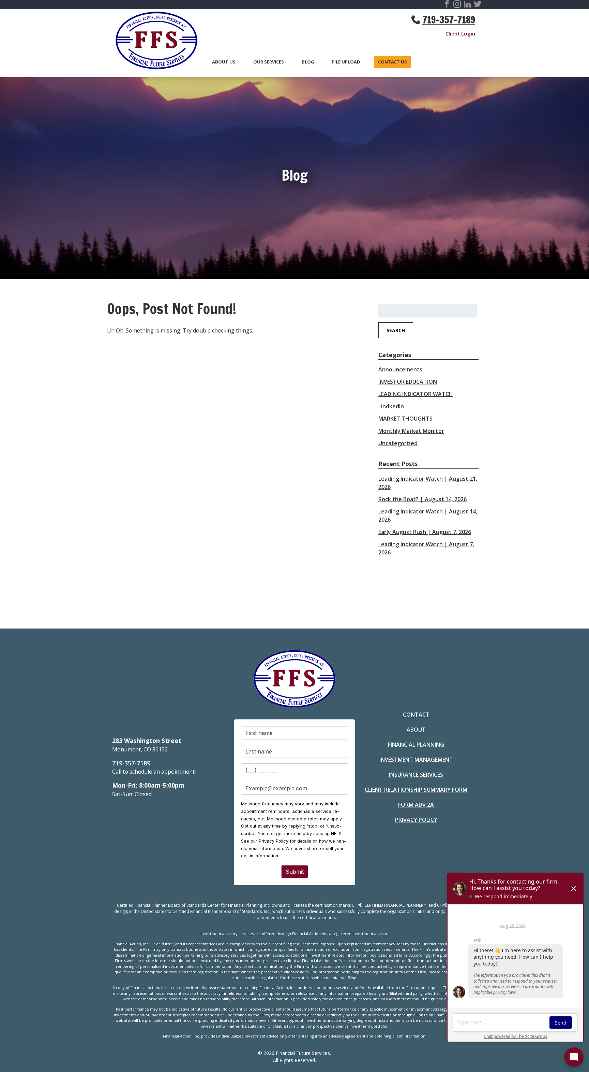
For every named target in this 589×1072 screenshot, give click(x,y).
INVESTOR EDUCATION (407, 381)
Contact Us (392, 62)
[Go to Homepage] (153, 42)
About (416, 729)
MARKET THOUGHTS (405, 418)
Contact (416, 714)
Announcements (400, 369)
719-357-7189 (448, 19)
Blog (308, 62)
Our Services (268, 62)
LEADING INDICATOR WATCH (415, 394)
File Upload (346, 62)
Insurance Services (416, 774)
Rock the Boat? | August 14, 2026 (422, 499)
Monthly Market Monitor (411, 431)
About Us (224, 62)
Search (396, 330)
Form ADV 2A (416, 804)
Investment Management (416, 759)
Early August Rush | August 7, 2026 (424, 532)
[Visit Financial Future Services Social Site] (446, 5)
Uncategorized (398, 443)
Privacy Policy (416, 819)
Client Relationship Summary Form (416, 789)
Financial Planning (416, 744)
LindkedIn (391, 406)
